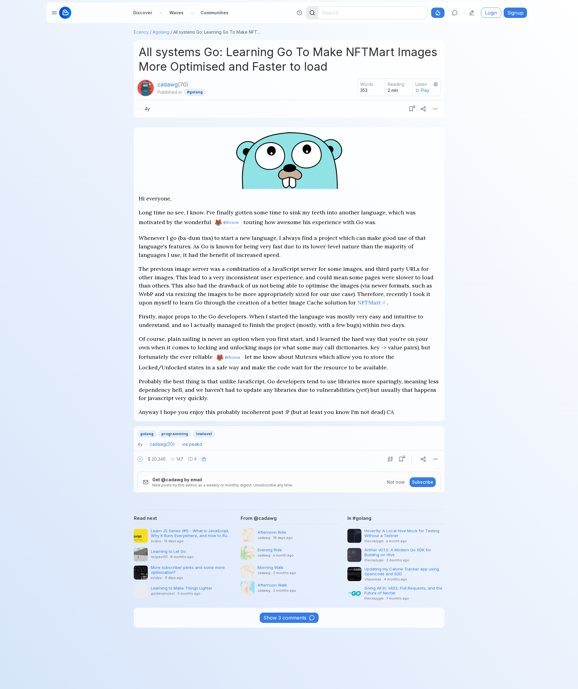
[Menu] (435, 109)
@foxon (230, 222)
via (192, 444)
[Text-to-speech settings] (435, 84)
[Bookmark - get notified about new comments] (411, 109)
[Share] (423, 109)
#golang (161, 32)
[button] (140, 459)
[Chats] (454, 13)
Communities (214, 12)
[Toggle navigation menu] (54, 13)
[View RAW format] (390, 459)
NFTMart (369, 302)
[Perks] (437, 13)
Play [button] (425, 90)
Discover (142, 12)
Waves (176, 12)
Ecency (141, 32)
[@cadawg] (145, 88)
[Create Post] (471, 13)
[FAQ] (299, 13)
